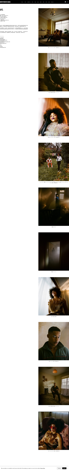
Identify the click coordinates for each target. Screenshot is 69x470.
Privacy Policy (42, 468)
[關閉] (67, 468)
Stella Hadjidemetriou (5, 15)
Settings (59, 468)
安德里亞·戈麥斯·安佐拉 (4, 17)
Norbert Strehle (3, 18)
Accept (64, 468)
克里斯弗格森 (3, 14)
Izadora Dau (2, 19)
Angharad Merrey (3, 16)
